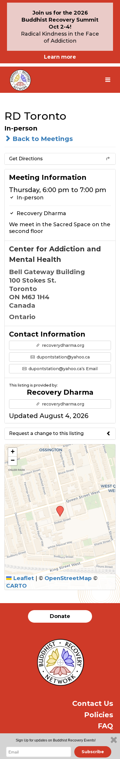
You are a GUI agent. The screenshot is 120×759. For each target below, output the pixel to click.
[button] (58, 507)
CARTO (16, 585)
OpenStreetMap (68, 578)
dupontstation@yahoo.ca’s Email (62, 368)
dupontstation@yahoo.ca (63, 357)
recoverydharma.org (62, 345)
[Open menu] (107, 79)
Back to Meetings (42, 139)
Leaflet (23, 578)
